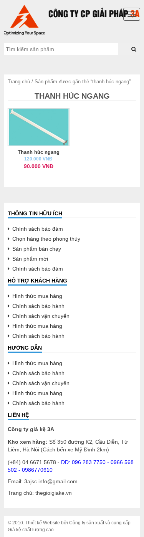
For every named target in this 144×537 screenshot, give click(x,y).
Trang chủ (19, 81)
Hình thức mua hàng (37, 296)
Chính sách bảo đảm (37, 229)
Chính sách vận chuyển (41, 316)
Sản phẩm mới (30, 259)
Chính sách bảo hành (38, 306)
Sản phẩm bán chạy (36, 249)
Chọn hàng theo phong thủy (46, 239)
